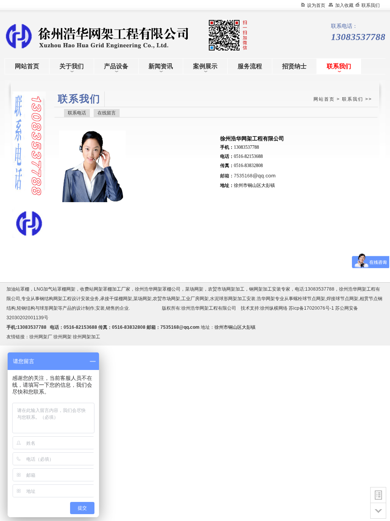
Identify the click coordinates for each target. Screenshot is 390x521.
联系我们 (370, 5)
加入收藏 (344, 5)
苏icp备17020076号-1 (311, 308)
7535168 (255, 175)
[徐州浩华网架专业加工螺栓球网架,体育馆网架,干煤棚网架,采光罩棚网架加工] (73, 35)
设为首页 (316, 5)
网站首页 (324, 99)
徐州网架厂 (40, 336)
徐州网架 (62, 336)
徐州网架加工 (86, 336)
